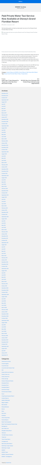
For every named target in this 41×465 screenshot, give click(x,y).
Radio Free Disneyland (6, 421)
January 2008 (4, 337)
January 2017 (4, 117)
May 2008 (4, 329)
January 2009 (4, 311)
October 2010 (4, 266)
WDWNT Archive (20, 7)
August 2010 (4, 270)
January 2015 (4, 166)
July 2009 (4, 298)
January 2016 (4, 143)
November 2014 (5, 171)
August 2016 (4, 128)
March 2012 (4, 229)
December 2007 (5, 339)
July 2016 (3, 130)
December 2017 (5, 93)
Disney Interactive (5, 376)
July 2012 (3, 221)
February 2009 (5, 309)
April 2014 (4, 184)
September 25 (5, 355)
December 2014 (5, 169)
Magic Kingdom (5, 402)
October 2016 (4, 123)
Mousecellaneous (5, 406)
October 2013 (4, 192)
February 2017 (5, 115)
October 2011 (4, 240)
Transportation (24, 73)
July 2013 (3, 199)
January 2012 (4, 234)
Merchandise (4, 404)
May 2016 (4, 134)
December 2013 (5, 190)
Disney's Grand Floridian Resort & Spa (12, 73)
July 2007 (4, 350)
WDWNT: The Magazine (7, 456)
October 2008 (5, 318)
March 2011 (4, 255)
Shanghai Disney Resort (7, 430)
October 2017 (4, 97)
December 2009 (5, 288)
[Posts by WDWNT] (2, 24)
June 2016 (4, 132)
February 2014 (5, 188)
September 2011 (5, 242)
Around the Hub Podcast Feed (8, 367)
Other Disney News (6, 417)
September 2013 (5, 195)
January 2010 (4, 285)
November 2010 (5, 264)
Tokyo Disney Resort (6, 439)
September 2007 (5, 346)
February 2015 (5, 164)
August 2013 (4, 197)
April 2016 (4, 136)
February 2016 (5, 140)
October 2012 (4, 214)
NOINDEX (16, 72)
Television (4, 432)
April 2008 (4, 331)
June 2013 (4, 201)
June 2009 (4, 301)
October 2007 (4, 344)
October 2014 (4, 173)
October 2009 (4, 292)
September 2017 (5, 99)
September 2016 (5, 125)
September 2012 (5, 216)
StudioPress (8, 462)
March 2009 (4, 307)
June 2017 (4, 106)
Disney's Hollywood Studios (7, 380)
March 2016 (4, 138)
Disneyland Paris (5, 383)
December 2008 (5, 313)
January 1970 (4, 352)
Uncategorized (5, 441)
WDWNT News (5, 452)
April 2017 (4, 110)
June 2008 (4, 326)
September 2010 (5, 268)
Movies (3, 409)
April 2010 (4, 279)
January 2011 (4, 259)
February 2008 (5, 335)
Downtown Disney (5, 389)
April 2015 (4, 160)
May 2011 (3, 251)
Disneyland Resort (5, 387)
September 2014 (5, 175)
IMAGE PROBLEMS (6, 400)
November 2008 (5, 316)
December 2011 (5, 236)
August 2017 (4, 102)
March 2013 (4, 205)
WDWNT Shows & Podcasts (7, 454)
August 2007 (4, 348)
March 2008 (4, 333)
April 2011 (4, 253)
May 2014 (4, 182)
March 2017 (4, 112)
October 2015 (4, 149)
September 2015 (5, 151)
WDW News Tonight (6, 447)
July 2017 (3, 104)
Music (3, 411)
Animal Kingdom (5, 363)
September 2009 (5, 294)
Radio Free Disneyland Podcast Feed (9, 424)
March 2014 (4, 186)
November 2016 (5, 121)
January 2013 (4, 210)
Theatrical (4, 437)
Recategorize (4, 426)
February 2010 (5, 283)
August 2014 (4, 177)
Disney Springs (5, 378)
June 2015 (4, 156)
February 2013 (5, 208)
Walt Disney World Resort (32, 72)
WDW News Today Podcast (7, 445)
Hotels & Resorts (10, 72)
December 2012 (5, 212)
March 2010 (4, 281)
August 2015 (4, 153)
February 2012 (5, 231)
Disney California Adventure (7, 372)
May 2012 (4, 225)
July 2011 (3, 246)
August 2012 (4, 218)
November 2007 (5, 342)
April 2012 (4, 227)
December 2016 (5, 119)
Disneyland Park (5, 385)
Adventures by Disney (6, 361)
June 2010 (4, 275)
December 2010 (5, 262)
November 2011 (5, 238)
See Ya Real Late (5, 428)
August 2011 (4, 244)
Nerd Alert (4, 413)
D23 (2, 370)
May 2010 (4, 277)
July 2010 (3, 272)
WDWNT (5, 24)
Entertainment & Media (6, 391)
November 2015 (5, 147)
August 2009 (4, 296)
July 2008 (4, 324)
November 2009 (5, 290)
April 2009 (4, 305)
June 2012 (4, 223)
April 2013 (4, 203)
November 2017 (5, 95)
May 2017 (4, 108)
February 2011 (4, 257)
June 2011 (3, 249)
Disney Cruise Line (5, 374)
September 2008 (5, 320)
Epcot (3, 393)
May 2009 (4, 303)
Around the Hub (5, 365)
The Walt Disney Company (7, 434)
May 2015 (4, 158)
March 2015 (4, 162)
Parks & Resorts (22, 72)
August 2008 (4, 322)
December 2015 (5, 145)
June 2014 (4, 179)
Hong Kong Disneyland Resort (8, 396)
